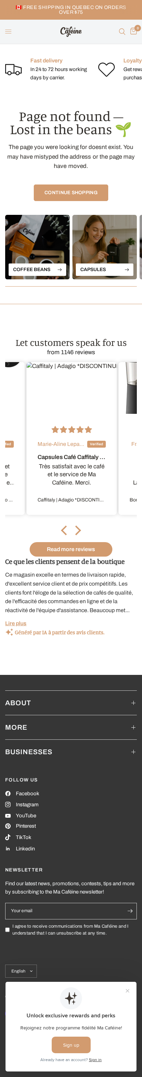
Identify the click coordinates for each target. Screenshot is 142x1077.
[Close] (128, 472)
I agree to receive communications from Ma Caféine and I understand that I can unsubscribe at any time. (73, 598)
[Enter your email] (121, 579)
